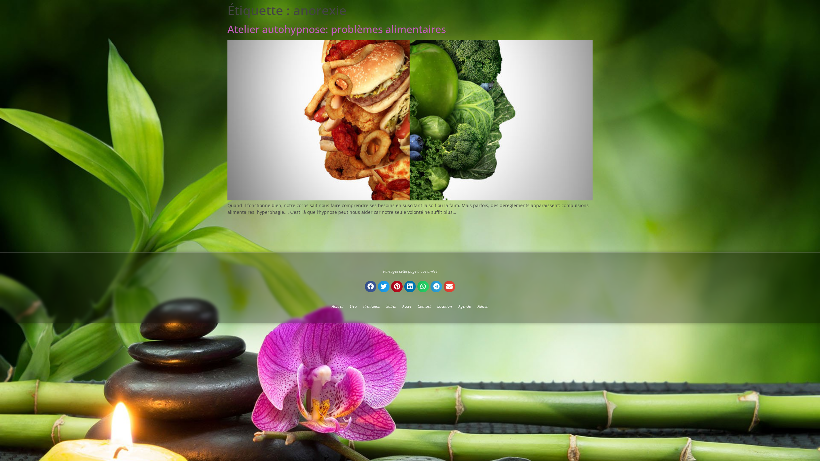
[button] (370, 286)
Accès (406, 306)
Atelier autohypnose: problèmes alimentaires (336, 29)
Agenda (464, 306)
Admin (483, 306)
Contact (424, 306)
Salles (391, 306)
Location (444, 306)
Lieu (353, 306)
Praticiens (371, 306)
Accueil (337, 306)
